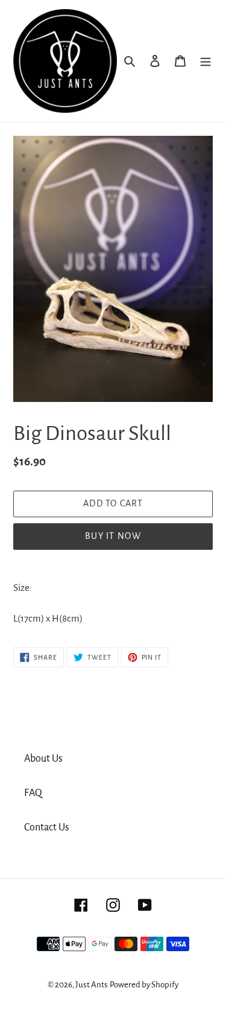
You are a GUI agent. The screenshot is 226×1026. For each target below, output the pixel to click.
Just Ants (91, 984)
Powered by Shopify (144, 984)
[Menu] (205, 61)
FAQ (33, 793)
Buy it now (113, 536)
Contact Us (46, 827)
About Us (43, 758)
